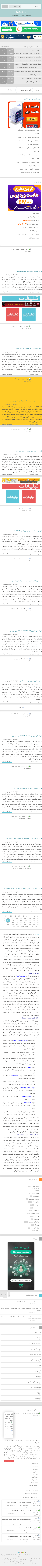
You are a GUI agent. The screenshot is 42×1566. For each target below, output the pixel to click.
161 (17, 918)
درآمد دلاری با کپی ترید (34, 1343)
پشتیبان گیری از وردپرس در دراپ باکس (31, 681)
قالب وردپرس (37, 1371)
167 (29, 920)
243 (26, 927)
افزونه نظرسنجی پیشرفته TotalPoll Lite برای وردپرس (27, 736)
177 (25, 923)
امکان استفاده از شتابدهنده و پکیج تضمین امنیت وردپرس (28, 164)
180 (12, 923)
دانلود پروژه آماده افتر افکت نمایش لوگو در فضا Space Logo (16, 1520)
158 (29, 918)
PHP (36, 1190)
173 (4, 920)
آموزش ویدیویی (35, 1193)
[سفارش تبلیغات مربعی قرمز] (12, 320)
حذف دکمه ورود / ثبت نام (33, 82)
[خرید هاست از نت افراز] (21, 306)
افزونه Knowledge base (27, 1088)
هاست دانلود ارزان (36, 1387)
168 (25, 920)
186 (25, 925)
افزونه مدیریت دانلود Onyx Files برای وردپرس (23, 401)
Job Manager (14, 1076)
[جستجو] (5, 6)
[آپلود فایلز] (21, 25)
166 (34, 920)
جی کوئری (36, 1207)
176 (29, 923)
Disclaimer (21, 1557)
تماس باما (34, 1472)
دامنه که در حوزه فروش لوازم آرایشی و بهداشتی (27, 71)
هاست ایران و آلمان (33, 217)
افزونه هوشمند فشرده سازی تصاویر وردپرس (29, 271)
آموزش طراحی (35, 1186)
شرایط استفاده (33, 1487)
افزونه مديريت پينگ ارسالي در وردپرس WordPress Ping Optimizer (23, 889)
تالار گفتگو (34, 1477)
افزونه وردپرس (25, 90)
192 (36, 927)
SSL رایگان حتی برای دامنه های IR (29, 148)
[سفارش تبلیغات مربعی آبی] (29, 320)
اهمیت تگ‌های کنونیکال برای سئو (31, 78)
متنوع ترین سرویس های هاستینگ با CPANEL (28, 132)
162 (12, 918)
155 (6, 916)
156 (38, 918)
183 (38, 925)
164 (4, 918)
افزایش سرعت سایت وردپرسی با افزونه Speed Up (28, 531)
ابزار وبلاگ (34, 1474)
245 (18, 927)
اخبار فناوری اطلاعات (34, 1199)
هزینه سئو (38, 1332)
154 (10, 916)
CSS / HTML (34, 1188)
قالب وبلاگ (36, 1219)
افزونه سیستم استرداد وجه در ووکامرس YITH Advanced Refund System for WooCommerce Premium (21, 1317)
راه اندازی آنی (35, 151)
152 (19, 916)
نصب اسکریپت (33, 1485)
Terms (39, 1554)
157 (34, 918)
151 (23, 916)
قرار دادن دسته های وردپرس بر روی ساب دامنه (29, 451)
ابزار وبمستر (36, 1196)
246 (14, 927)
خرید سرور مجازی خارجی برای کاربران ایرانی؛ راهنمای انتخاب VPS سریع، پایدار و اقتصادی (21, 1309)
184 (34, 925)
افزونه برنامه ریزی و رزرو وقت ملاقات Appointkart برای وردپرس (24, 838)
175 (34, 923)
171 (13, 920)
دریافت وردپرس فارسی (31, 1493)
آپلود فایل (38, 1398)
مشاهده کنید (8, 1461)
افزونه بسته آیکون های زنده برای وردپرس (21, 1528)
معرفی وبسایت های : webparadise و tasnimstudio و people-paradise (20, 64)
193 (32, 927)
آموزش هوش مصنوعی (34, 1382)
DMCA (27, 1554)
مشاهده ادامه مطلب (7, 292)
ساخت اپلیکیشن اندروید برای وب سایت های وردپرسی (27, 581)
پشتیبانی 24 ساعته (33, 231)
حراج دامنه (38, 1393)
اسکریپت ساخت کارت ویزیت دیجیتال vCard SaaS (29, 1301)
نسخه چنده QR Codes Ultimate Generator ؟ (28, 68)
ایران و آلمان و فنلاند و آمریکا (31, 227)
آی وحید (28, 1562)
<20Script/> (21, 13)
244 (22, 927)
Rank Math (16, 1040)
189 (12, 925)
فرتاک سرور (37, 182)
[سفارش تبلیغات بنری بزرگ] (21, 300)
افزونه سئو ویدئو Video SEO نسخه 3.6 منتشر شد (28, 788)
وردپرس (37, 934)
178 (21, 923)
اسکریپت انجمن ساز (35, 50)
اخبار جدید (38, 1365)
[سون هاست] (21, 31)
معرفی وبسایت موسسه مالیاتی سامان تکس (28, 61)
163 (8, 918)
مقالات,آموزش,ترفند (34, 1222)
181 (8, 923)
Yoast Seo (24, 1040)
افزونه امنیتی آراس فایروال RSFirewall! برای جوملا (19, 1511)
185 (29, 925)
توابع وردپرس (33, 1482)
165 (38, 920)
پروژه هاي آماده (35, 1227)
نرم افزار (37, 1225)
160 (21, 918)
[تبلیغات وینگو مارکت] (21, 1289)
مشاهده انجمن (4, 46)
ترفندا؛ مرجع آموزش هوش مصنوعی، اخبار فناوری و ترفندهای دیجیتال (21, 57)
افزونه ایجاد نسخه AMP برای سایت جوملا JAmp (19, 1536)
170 (17, 920)
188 (17, 925)
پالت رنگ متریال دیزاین (31, 1490)
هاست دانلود (5, 1562)
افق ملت (38, 1338)
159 (25, 918)
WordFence (27, 1103)
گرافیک (37, 1230)
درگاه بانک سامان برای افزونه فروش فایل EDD (29, 349)
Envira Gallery (26, 1097)
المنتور (29, 1067)
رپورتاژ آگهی (36, 1210)
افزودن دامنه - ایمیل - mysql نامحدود (28, 137)
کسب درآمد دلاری (36, 1360)
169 (21, 920)
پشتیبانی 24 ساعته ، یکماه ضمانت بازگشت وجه (28, 157)
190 (8, 925)
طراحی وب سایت (35, 1562)
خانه (37, 90)
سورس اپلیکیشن (35, 1213)
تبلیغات (35, 1466)
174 (38, 923)
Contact (22, 1554)
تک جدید (38, 1376)
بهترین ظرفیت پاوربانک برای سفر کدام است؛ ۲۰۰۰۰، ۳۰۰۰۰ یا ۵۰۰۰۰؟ (21, 54)
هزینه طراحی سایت (35, 1349)
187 (21, 925)
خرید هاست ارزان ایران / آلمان (32, 99)
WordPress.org (20, 976)
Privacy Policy (33, 1554)
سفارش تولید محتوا (35, 1354)
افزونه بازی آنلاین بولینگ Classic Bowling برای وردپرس (26, 631)
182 (4, 923)
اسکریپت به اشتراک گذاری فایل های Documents (19, 1502)
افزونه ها (15, 275)
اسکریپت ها (36, 1202)
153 (15, 916)
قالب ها (37, 1216)
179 (17, 923)
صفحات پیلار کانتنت (35, 75)
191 (4, 925)
